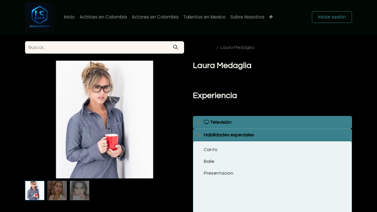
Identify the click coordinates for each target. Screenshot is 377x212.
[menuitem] (69, 17)
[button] (37, 119)
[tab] (272, 122)
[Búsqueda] (175, 47)
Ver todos (203, 47)
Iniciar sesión (332, 17)
